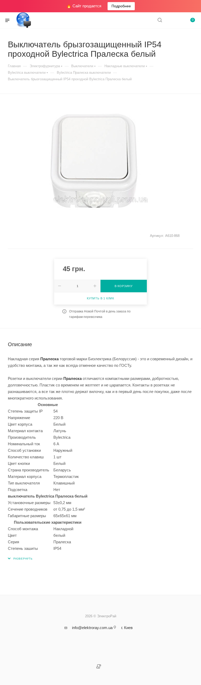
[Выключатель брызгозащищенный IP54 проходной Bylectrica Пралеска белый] (100, 161)
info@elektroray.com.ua (92, 627)
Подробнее (121, 6)
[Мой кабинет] (172, 20)
